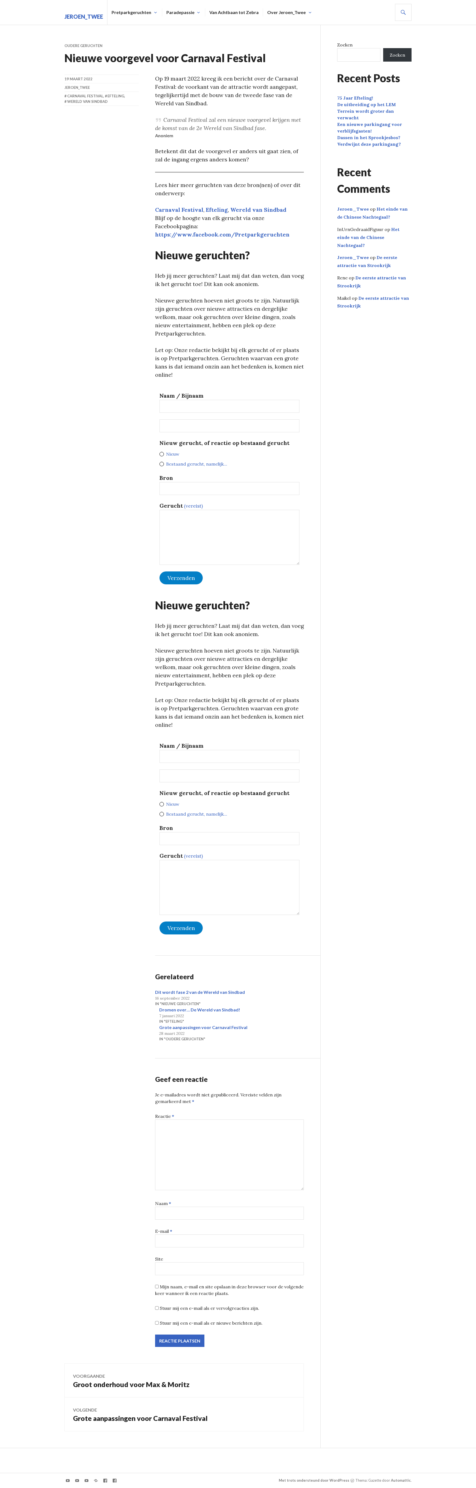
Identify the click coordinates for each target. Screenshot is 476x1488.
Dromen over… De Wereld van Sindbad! (199, 1009)
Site (159, 1259)
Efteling (217, 209)
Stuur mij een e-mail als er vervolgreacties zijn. (209, 1308)
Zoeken (345, 45)
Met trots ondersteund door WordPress (314, 1480)
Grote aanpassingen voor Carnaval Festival (203, 1027)
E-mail (163, 1231)
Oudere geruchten (83, 45)
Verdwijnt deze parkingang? (369, 144)
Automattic (401, 1480)
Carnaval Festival (179, 209)
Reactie (164, 1116)
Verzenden (181, 577)
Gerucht (181, 505)
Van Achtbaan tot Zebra (234, 12)
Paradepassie (180, 12)
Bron (166, 477)
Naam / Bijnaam (181, 395)
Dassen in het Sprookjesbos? (368, 137)
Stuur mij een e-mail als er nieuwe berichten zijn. (211, 1323)
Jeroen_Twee (83, 16)
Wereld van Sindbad (258, 209)
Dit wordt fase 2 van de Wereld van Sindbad (200, 992)
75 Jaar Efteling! (355, 98)
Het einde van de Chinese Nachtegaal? (368, 237)
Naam (163, 1203)
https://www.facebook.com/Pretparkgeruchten (222, 234)
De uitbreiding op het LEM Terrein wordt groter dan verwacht (366, 111)
